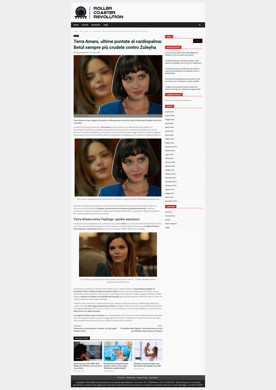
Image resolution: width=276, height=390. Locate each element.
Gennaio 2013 (170, 162)
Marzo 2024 (169, 127)
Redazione (131, 377)
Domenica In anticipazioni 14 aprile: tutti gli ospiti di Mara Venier (95, 328)
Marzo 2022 (169, 135)
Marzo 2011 (169, 197)
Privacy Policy (142, 377)
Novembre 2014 (171, 147)
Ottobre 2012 (170, 166)
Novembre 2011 (171, 182)
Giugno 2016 (169, 143)
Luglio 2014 (169, 154)
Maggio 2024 (169, 119)
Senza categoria (171, 224)
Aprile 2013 (169, 158)
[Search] (199, 25)
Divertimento (95, 25)
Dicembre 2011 (170, 178)
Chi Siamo (121, 377)
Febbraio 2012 (170, 174)
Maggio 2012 (169, 170)
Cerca (169, 37)
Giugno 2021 (169, 139)
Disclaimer (153, 377)
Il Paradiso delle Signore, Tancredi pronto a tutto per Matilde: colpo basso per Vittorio (141, 328)
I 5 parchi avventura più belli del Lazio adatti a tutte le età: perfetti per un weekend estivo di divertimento (182, 71)
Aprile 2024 (169, 123)
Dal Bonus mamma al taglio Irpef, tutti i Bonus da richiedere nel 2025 (148, 351)
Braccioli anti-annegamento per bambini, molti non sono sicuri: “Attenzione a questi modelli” (118, 351)
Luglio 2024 (169, 112)
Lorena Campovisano (82, 52)
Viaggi (106, 25)
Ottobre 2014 (170, 151)
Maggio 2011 (169, 193)
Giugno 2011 (169, 189)
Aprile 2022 (169, 131)
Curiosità (85, 25)
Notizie (76, 25)
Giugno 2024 (169, 116)
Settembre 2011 (171, 185)
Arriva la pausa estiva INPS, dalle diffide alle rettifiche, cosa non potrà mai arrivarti (88, 351)
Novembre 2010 (171, 201)
